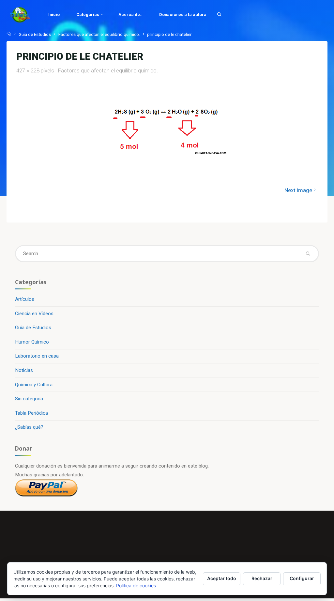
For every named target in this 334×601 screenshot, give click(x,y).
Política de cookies (136, 585)
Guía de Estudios (35, 34)
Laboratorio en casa (37, 356)
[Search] (219, 14)
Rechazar (261, 578)
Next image (298, 190)
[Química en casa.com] (20, 15)
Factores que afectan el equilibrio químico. (99, 34)
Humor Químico (32, 342)
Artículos (24, 299)
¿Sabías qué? (29, 427)
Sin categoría (29, 399)
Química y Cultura (34, 385)
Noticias (24, 370)
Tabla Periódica (31, 413)
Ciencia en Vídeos (34, 313)
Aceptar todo (221, 578)
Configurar (302, 578)
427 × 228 (28, 70)
